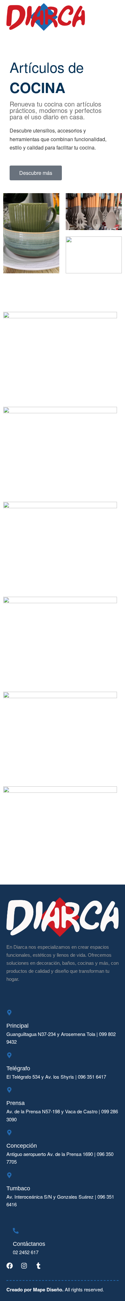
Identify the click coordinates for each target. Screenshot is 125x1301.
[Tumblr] (38, 1265)
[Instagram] (24, 1265)
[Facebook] (9, 1265)
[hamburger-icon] (111, 17)
